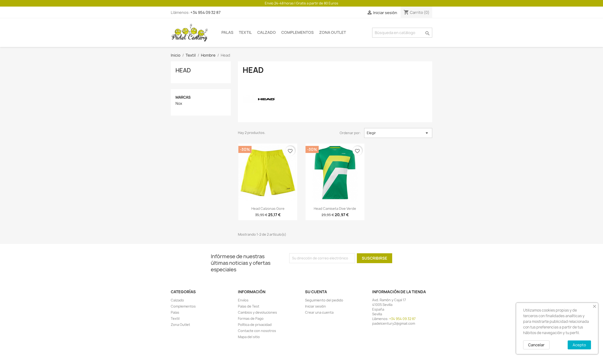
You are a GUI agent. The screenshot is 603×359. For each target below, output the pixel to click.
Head (183, 70)
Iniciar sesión (315, 306)
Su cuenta (316, 291)
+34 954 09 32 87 (205, 12)
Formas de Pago (251, 318)
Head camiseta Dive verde (335, 208)
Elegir (398, 133)
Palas (227, 32)
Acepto (579, 344)
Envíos (243, 300)
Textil (245, 32)
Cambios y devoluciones (257, 312)
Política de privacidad (255, 324)
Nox (178, 103)
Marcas (183, 97)
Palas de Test (248, 306)
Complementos (297, 32)
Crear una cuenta (319, 312)
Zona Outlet (332, 32)
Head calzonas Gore (268, 208)
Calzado (266, 32)
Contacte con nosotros (257, 330)
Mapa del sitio (249, 337)
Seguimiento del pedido (324, 300)
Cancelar (536, 344)
